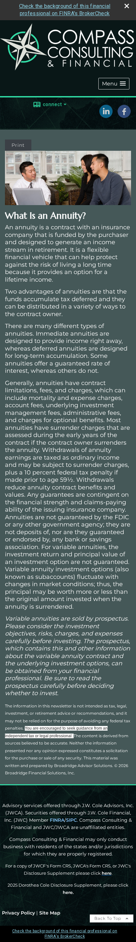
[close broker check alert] (126, 6)
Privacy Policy (18, 913)
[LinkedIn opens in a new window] (106, 116)
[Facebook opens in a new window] (124, 116)
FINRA (57, 820)
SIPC (71, 820)
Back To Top (108, 918)
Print (18, 145)
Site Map (49, 913)
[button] (113, 83)
